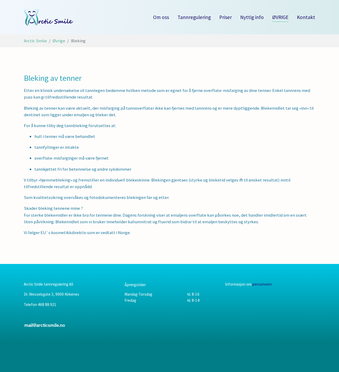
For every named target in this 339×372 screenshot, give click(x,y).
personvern (262, 284)
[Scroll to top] (327, 360)
